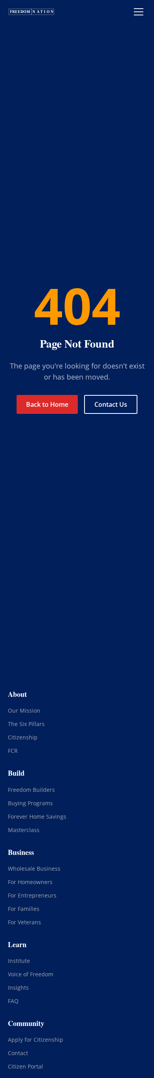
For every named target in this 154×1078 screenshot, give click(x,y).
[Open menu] (138, 12)
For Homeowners (30, 882)
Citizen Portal (25, 1066)
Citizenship (23, 737)
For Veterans (24, 922)
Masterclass (23, 830)
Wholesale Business (34, 868)
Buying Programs (30, 803)
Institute (19, 960)
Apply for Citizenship (35, 1039)
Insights (18, 987)
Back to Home (47, 404)
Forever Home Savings (37, 816)
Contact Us (110, 404)
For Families (23, 908)
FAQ (13, 1001)
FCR (13, 750)
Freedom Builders (31, 789)
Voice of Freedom (30, 974)
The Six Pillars (26, 724)
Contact (18, 1053)
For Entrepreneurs (32, 895)
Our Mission (24, 710)
